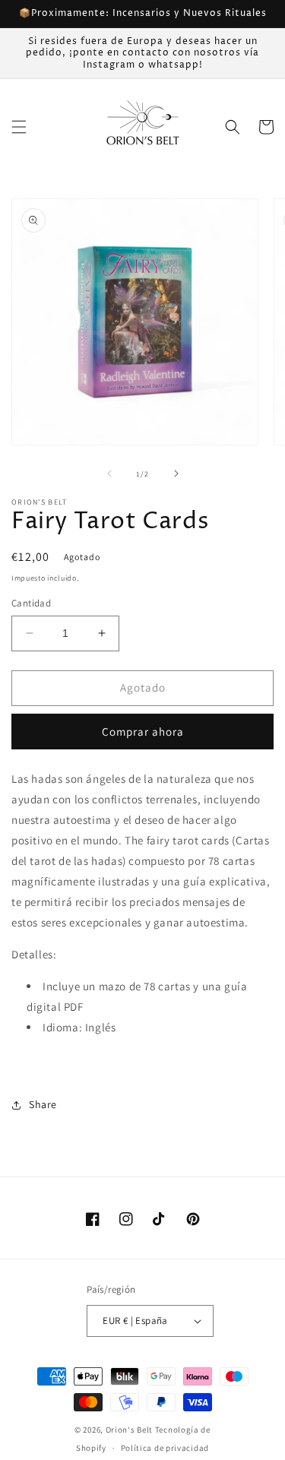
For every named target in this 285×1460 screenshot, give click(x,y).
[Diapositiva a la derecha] (176, 473)
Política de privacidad (165, 1448)
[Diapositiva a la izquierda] (109, 473)
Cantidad (31, 603)
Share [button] (43, 1104)
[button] (19, 127)
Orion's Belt (129, 1429)
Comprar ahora (143, 731)
